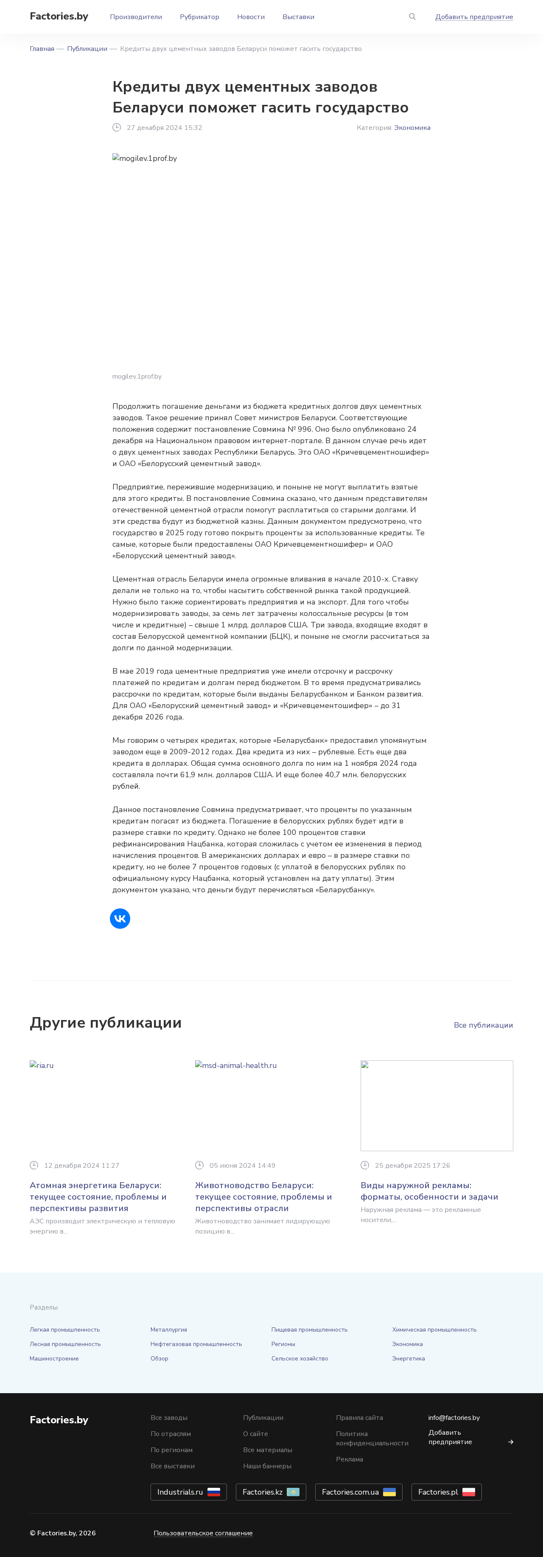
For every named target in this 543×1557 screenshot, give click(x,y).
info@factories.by (454, 1417)
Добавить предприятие (474, 17)
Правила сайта (359, 1417)
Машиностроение (54, 1359)
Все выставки (173, 1466)
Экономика (412, 127)
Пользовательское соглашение (203, 1533)
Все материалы (267, 1450)
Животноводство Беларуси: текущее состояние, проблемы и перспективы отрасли (263, 1197)
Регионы (283, 1344)
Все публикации (483, 1025)
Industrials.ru (180, 1492)
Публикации (87, 48)
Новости (251, 17)
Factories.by (59, 16)
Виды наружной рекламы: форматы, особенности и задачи (429, 1191)
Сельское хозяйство (300, 1359)
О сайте (255, 1434)
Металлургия (169, 1330)
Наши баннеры (267, 1466)
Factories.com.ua (350, 1492)
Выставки (298, 17)
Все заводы (169, 1417)
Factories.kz (263, 1492)
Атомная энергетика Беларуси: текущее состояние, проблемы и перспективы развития (98, 1197)
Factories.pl (438, 1492)
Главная (42, 48)
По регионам (172, 1450)
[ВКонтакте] (120, 918)
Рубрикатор (199, 17)
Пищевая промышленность (310, 1330)
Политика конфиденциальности (372, 1438)
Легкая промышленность (65, 1330)
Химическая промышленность (434, 1330)
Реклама (349, 1459)
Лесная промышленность (65, 1344)
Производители (136, 17)
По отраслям (171, 1434)
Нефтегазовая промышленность (196, 1344)
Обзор (159, 1359)
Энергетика (408, 1359)
